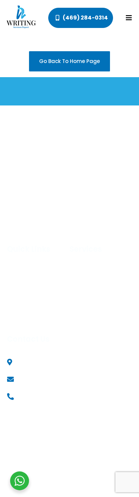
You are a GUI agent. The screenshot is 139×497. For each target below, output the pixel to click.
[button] (129, 18)
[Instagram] (107, 450)
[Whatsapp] (118, 450)
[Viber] (129, 450)
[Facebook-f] (97, 450)
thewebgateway (87, 431)
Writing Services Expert (82, 424)
